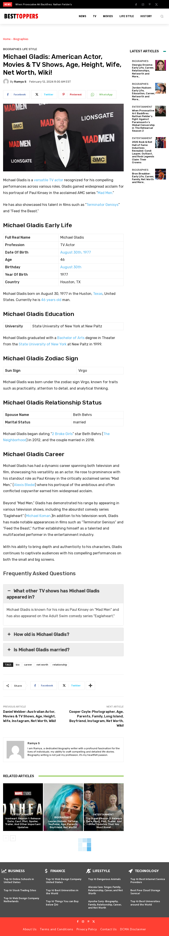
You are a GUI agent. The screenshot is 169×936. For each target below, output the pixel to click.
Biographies (20, 39)
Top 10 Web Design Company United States (63, 880)
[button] (162, 16)
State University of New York (42, 344)
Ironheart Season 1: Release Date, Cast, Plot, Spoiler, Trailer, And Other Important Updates (23, 823)
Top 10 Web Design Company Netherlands (21, 899)
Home (7, 39)
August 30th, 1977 (75, 252)
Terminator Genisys (102, 205)
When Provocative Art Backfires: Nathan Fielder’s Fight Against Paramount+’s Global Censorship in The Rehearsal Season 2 (143, 120)
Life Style (29, 49)
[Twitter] (156, 4)
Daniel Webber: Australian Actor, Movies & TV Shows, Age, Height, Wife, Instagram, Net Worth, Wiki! (29, 716)
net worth (42, 664)
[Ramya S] (6, 81)
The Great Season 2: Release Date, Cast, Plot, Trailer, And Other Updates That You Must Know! (104, 823)
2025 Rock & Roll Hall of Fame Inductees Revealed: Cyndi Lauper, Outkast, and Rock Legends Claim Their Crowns (143, 152)
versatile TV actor (48, 180)
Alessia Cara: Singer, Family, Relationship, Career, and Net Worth (105, 890)
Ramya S (20, 81)
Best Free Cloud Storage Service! (145, 892)
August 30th (70, 267)
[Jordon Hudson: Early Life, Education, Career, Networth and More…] (160, 88)
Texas (98, 294)
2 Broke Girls (62, 434)
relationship (60, 664)
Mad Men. (105, 193)
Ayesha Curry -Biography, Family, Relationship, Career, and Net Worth (104, 904)
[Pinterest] (149, 4)
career (28, 664)
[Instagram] (143, 4)
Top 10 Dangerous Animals (104, 879)
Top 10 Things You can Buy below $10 (62, 903)
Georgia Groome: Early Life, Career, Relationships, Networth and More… (143, 70)
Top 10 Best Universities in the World (62, 892)
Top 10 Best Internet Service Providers (147, 880)
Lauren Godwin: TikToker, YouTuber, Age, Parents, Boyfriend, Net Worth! (63, 824)
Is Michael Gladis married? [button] (42, 649)
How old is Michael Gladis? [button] (41, 634)
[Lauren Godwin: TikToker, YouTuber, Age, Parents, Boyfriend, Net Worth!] (63, 807)
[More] (90, 685)
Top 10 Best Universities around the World (145, 903)
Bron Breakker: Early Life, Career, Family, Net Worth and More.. (143, 178)
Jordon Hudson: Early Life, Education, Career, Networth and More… (143, 93)
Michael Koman (38, 516)
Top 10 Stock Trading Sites (20, 890)
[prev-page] (6, 838)
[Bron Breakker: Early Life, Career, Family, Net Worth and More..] (160, 174)
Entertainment (22, 814)
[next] (93, 4)
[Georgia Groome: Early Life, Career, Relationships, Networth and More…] (160, 65)
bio (18, 664)
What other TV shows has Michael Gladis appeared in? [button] (53, 594)
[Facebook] (136, 4)
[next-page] (13, 838)
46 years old (51, 300)
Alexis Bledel (24, 485)
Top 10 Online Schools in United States (19, 880)
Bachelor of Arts (70, 338)
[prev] (85, 4)
